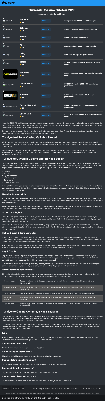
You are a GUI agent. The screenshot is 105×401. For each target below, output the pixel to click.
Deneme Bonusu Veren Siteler (49, 393)
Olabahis (8, 393)
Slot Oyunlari (61, 393)
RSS (100, 388)
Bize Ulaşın (38, 388)
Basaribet (13, 393)
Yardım (83, 388)
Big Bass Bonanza (21, 393)
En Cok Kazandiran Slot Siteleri (83, 393)
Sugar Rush (29, 393)
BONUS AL (46, 21)
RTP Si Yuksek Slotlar (70, 393)
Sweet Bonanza (37, 393)
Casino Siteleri (95, 393)
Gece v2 (6, 388)
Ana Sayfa (92, 388)
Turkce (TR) (18, 388)
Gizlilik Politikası (71, 388)
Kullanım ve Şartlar (53, 388)
